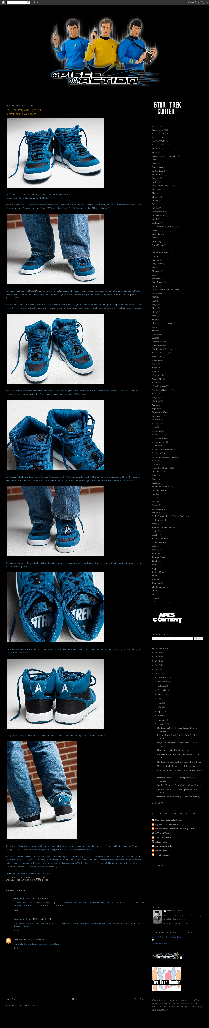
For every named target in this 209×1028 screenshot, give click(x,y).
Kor (153, 326)
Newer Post (11, 999)
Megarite (156, 360)
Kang (154, 304)
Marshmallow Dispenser (162, 349)
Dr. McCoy (156, 241)
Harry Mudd (157, 282)
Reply (16, 909)
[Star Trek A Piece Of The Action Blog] (153, 940)
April (160, 711)
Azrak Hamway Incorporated (164, 155)
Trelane (155, 575)
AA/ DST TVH (158, 141)
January (161, 724)
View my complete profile (178, 923)
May (160, 707)
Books (155, 178)
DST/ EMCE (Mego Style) (163, 226)
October (161, 685)
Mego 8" (156, 375)
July (160, 698)
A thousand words (163, 846)
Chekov (155, 196)
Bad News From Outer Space (168, 819)
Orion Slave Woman (160, 412)
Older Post (139, 999)
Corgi (154, 218)
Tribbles (155, 579)
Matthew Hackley (160, 352)
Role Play (156, 497)
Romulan (156, 501)
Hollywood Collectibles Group (165, 289)
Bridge (155, 181)
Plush (154, 464)
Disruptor (156, 237)
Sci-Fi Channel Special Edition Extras (168, 516)
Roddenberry (157, 493)
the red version (133, 856)
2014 (157, 660)
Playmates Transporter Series (164, 456)
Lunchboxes (157, 345)
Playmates (156, 430)
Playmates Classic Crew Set (164, 449)
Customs (156, 222)
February (162, 719)
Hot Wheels (157, 293)
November (162, 681)
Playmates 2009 (159, 438)
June (160, 702)
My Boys (156, 401)
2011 (157, 669)
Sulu (154, 545)
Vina (154, 594)
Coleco (155, 204)
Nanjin (155, 404)
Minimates (156, 382)
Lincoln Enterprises (160, 341)
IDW (154, 297)
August (161, 694)
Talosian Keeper (159, 557)
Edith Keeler (157, 245)
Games (155, 259)
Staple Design (35, 290)
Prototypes (156, 471)
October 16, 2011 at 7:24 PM (38, 918)
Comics (155, 207)
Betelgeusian (157, 167)
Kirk (154, 311)
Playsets (155, 460)
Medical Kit (157, 356)
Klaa (154, 315)
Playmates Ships (159, 453)
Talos (154, 553)
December (162, 677)
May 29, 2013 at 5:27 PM (34, 939)
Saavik (155, 505)
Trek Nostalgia (162, 854)
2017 (157, 656)
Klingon (155, 319)
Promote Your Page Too (161, 944)
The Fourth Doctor (163, 837)
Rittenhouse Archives (161, 486)
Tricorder (156, 583)
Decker (155, 230)
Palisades (156, 419)
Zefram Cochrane (159, 601)
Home (75, 999)
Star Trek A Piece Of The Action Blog (166, 937)
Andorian (156, 148)
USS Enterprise (158, 586)
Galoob (155, 256)
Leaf (154, 337)
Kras (154, 330)
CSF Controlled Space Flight (164, 185)
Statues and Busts (159, 542)
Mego (154, 363)
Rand (154, 475)
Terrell (155, 560)
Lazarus (155, 334)
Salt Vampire (157, 508)
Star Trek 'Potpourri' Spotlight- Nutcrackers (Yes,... (179, 796)
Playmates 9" (157, 445)
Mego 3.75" (157, 371)
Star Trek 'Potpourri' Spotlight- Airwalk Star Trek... (179, 761)
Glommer (156, 271)
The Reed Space (127, 294)
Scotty (155, 523)
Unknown (18, 939)
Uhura (154, 590)
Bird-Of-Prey (157, 170)
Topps (154, 568)
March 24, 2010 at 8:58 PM (37, 898)
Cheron (155, 200)
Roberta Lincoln (159, 490)
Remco (155, 479)
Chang (155, 189)
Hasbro (155, 285)
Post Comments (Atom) (28, 1005)
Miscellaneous (23, 880)
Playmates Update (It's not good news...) (174, 749)
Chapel (155, 193)
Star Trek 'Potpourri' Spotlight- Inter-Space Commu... (180, 785)
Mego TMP (157, 378)
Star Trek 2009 (40, 880)
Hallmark (156, 278)
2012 (157, 665)
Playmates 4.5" (158, 441)
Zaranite (155, 597)
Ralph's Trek (161, 850)
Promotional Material (161, 467)
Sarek (154, 512)
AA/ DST (156, 126)
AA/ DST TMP (158, 129)
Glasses (155, 267)
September (163, 690)
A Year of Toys (162, 833)
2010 (157, 673)
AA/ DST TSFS (158, 137)
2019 (157, 652)
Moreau (155, 393)
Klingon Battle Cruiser (162, 322)
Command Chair (159, 211)
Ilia (153, 300)
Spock (154, 534)
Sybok (155, 549)
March (161, 715)
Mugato (155, 397)
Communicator (158, 215)
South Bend (157, 531)
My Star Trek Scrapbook (166, 824)
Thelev (155, 564)
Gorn (154, 274)
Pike (154, 427)
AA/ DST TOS (158, 133)
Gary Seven (157, 263)
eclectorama (161, 841)
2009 (157, 803)
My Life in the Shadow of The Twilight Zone (175, 828)
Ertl (153, 248)
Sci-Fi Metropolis (159, 519)
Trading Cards (158, 571)
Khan (154, 308)
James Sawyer (174, 911)
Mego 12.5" (157, 367)
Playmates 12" (158, 434)
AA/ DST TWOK (159, 144)
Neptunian (156, 408)
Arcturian (156, 152)
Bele (154, 163)
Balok (154, 159)
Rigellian (156, 482)
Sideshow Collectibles (162, 527)
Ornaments (156, 415)
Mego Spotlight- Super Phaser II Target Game (177, 765)
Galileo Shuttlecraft (160, 252)
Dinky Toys (157, 233)
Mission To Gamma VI (162, 389)
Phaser (155, 423)
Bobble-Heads (158, 174)
